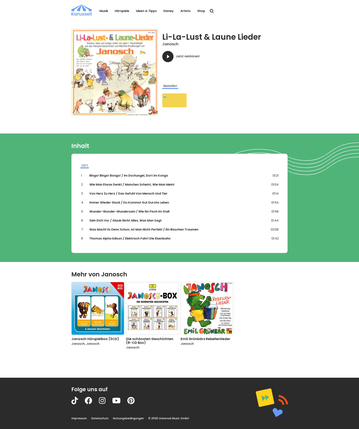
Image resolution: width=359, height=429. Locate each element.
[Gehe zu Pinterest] (134, 403)
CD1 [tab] (85, 165)
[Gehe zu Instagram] (105, 403)
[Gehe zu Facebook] (92, 403)
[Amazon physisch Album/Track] (174, 100)
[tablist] (225, 86)
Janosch (170, 44)
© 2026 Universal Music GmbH (168, 418)
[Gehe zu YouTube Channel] (119, 403)
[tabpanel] (225, 100)
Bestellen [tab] (170, 86)
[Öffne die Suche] (212, 11)
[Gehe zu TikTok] (78, 403)
